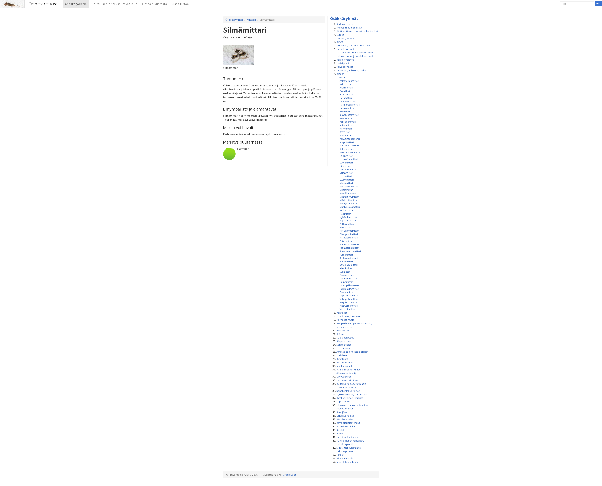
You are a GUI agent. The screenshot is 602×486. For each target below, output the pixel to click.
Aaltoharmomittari (349, 80)
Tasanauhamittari (349, 278)
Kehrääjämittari (348, 121)
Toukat (340, 454)
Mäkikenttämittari (349, 200)
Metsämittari (346, 189)
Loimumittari (346, 172)
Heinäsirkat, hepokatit (349, 27)
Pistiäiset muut (345, 362)
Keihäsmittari (346, 125)
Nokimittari (345, 213)
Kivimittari (345, 131)
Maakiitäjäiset (344, 365)
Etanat (340, 433)
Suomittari (345, 271)
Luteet (340, 34)
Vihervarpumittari (349, 305)
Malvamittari (346, 183)
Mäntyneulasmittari (350, 206)
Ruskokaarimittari (349, 258)
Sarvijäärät (342, 412)
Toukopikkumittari (349, 285)
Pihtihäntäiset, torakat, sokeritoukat (357, 31)
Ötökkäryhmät (234, 19)
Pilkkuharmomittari (349, 230)
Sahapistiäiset (344, 344)
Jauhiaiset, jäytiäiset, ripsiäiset (353, 45)
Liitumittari (345, 166)
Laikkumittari (346, 155)
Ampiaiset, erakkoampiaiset (352, 351)
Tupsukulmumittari (349, 295)
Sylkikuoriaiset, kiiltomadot (351, 394)
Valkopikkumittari (349, 298)
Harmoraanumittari (350, 104)
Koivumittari (346, 135)
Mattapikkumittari (349, 186)
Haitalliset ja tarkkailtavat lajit (114, 4)
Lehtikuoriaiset (345, 415)
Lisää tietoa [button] (180, 4)
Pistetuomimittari (349, 237)
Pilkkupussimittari (349, 234)
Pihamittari (345, 227)
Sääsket (340, 334)
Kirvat (339, 41)
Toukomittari (346, 281)
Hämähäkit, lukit (345, 426)
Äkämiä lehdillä (345, 458)
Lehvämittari (346, 162)
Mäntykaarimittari (349, 203)
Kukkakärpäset (345, 337)
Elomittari (345, 91)
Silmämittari (347, 268)
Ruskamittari (346, 254)
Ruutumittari (346, 261)
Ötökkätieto (43, 3)
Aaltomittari (346, 84)
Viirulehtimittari (348, 309)
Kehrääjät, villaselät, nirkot (351, 70)
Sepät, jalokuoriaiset (348, 390)
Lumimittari (346, 176)
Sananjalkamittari (349, 264)
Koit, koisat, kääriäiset (349, 316)
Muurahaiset (343, 348)
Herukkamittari (347, 108)
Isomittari (345, 111)
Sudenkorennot (345, 24)
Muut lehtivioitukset (347, 461)
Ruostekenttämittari (350, 251)
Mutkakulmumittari (349, 196)
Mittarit (251, 19)
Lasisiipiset (342, 63)
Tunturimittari (347, 292)
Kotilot (340, 430)
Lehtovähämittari (349, 159)
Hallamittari (346, 97)
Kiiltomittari (346, 128)
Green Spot (289, 474)
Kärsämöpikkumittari (350, 152)
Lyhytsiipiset (343, 376)
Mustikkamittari (348, 193)
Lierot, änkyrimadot (347, 437)
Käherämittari (347, 148)
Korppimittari (347, 142)
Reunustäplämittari (349, 247)
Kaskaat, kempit (345, 38)
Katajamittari (346, 118)
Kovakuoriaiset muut (348, 422)
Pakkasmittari (347, 223)
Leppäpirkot (343, 401)
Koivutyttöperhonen (350, 138)
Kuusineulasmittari (349, 145)
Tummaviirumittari (349, 288)
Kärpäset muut (344, 341)
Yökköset (341, 312)
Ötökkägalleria (76, 4)
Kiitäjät (340, 73)
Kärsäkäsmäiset (345, 419)
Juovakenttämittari (349, 114)
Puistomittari (346, 241)
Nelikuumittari (347, 210)
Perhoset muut (345, 319)
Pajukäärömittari (348, 220)
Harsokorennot (345, 49)
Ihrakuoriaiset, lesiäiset (349, 397)
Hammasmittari (348, 101)
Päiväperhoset (344, 66)
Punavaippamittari (349, 244)
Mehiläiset (342, 355)
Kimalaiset (342, 358)
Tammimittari (347, 275)
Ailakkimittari (346, 87)
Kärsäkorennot (345, 59)
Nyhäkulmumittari (349, 217)
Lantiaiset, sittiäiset (347, 380)
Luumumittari (347, 179)
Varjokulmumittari (349, 302)
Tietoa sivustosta (154, 4)
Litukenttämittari (348, 169)
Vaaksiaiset (342, 330)
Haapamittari (347, 94)
